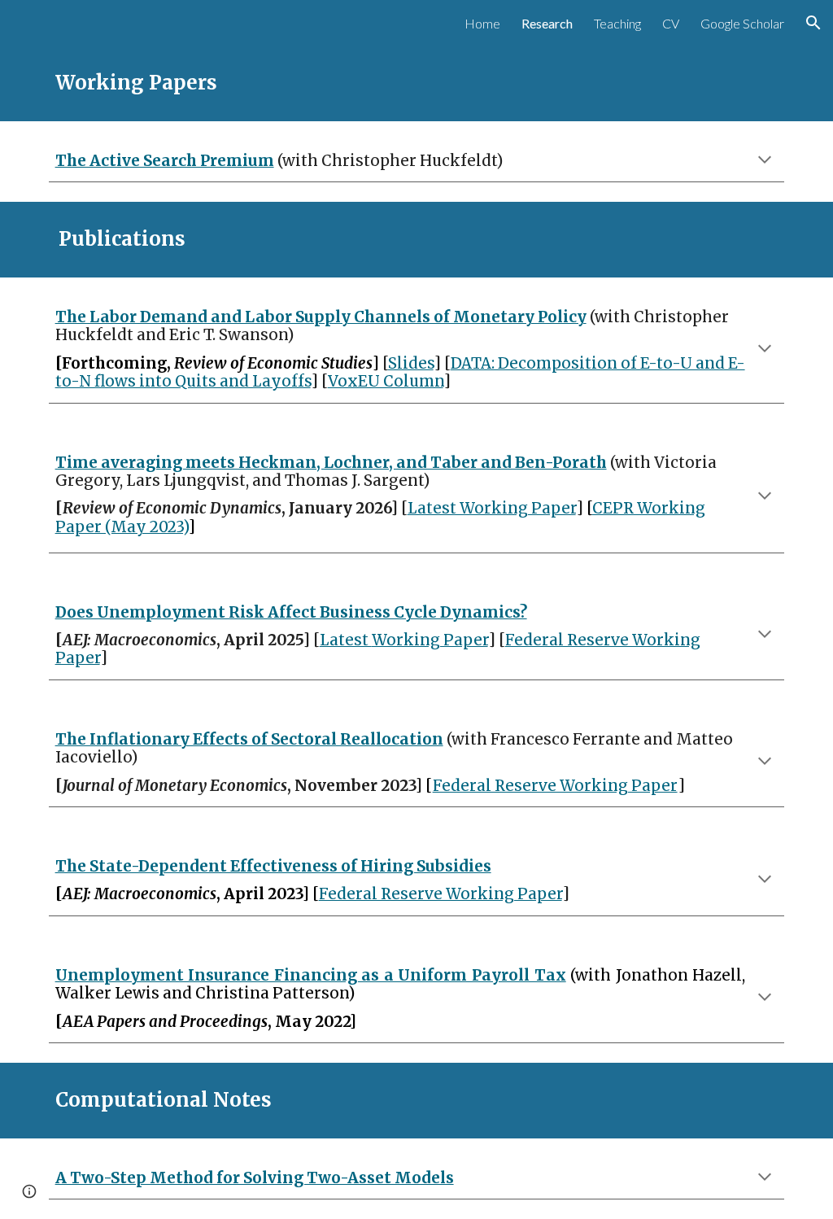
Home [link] (482, 23)
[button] (813, 22)
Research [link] (547, 23)
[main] (417, 83)
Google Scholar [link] (742, 23)
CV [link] (670, 23)
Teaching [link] (617, 23)
